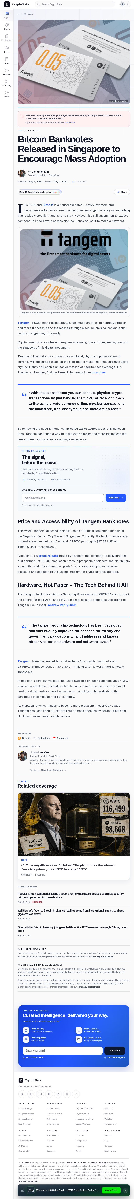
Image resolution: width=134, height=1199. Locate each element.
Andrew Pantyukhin (62, 605)
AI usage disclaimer (103, 956)
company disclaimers (88, 987)
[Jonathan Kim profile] (22, 756)
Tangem (24, 323)
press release (48, 555)
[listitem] (24, 738)
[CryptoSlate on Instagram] (67, 1094)
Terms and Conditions (77, 1163)
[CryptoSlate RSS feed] (76, 1094)
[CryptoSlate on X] (22, 1094)
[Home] (19, 14)
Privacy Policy (99, 1163)
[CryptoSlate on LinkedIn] (58, 1094)
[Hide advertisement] (125, 1190)
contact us (70, 122)
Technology (31, 131)
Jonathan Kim (40, 171)
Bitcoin (48, 205)
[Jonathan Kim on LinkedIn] (35, 770)
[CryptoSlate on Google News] (31, 1094)
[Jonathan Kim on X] (31, 770)
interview (98, 372)
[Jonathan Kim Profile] (22, 173)
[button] (6, 94)
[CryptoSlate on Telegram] (49, 1094)
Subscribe (115, 1051)
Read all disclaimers (28, 1181)
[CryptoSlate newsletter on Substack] (40, 1094)
